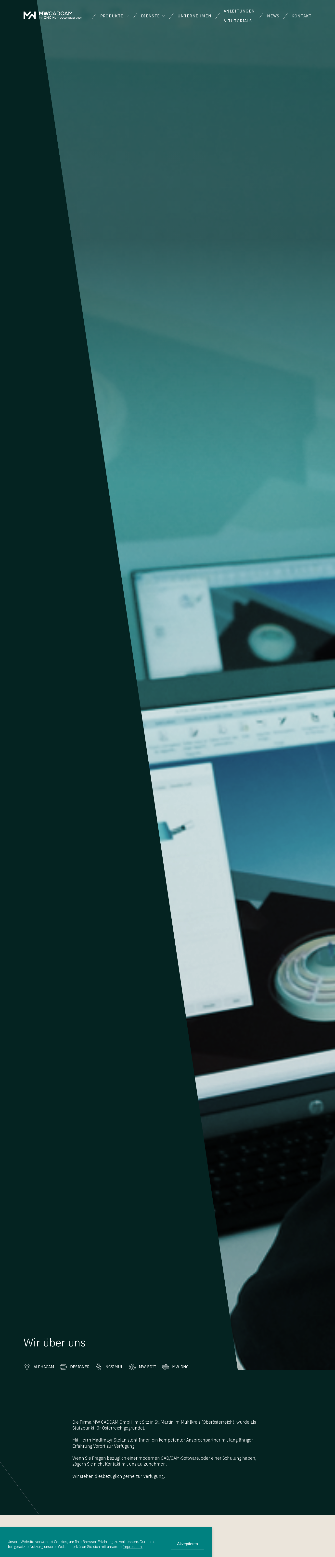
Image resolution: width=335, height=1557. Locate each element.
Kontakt (301, 15)
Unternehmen (194, 15)
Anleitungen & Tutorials (239, 16)
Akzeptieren (187, 1544)
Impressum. (132, 1546)
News (273, 15)
